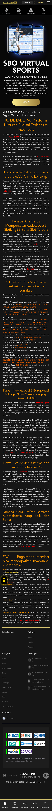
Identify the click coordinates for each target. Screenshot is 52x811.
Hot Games (6, 13)
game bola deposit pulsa (29, 620)
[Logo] (10, 2)
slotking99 (37, 244)
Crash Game (6, 687)
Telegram (10, 718)
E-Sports (5, 702)
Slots (19, 13)
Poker (4, 697)
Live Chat (34, 807)
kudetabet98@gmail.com (40, 674)
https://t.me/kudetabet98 (40, 667)
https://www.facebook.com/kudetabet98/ (40, 681)
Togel (4, 678)
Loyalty (30, 642)
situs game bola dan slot (28, 546)
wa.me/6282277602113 (41, 660)
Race (43, 13)
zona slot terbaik (43, 157)
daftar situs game (42, 403)
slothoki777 (7, 191)
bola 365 (30, 269)
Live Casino (31, 13)
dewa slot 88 (22, 472)
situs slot (30, 206)
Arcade (4, 692)
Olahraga (5, 683)
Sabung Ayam (7, 706)
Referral (31, 647)
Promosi (31, 638)
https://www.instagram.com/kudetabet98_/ (40, 688)
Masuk (27, 2)
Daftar (40, 2)
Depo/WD (25, 807)
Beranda (5, 807)
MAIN (26, 102)
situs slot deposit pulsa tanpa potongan (18, 452)
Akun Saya (45, 807)
